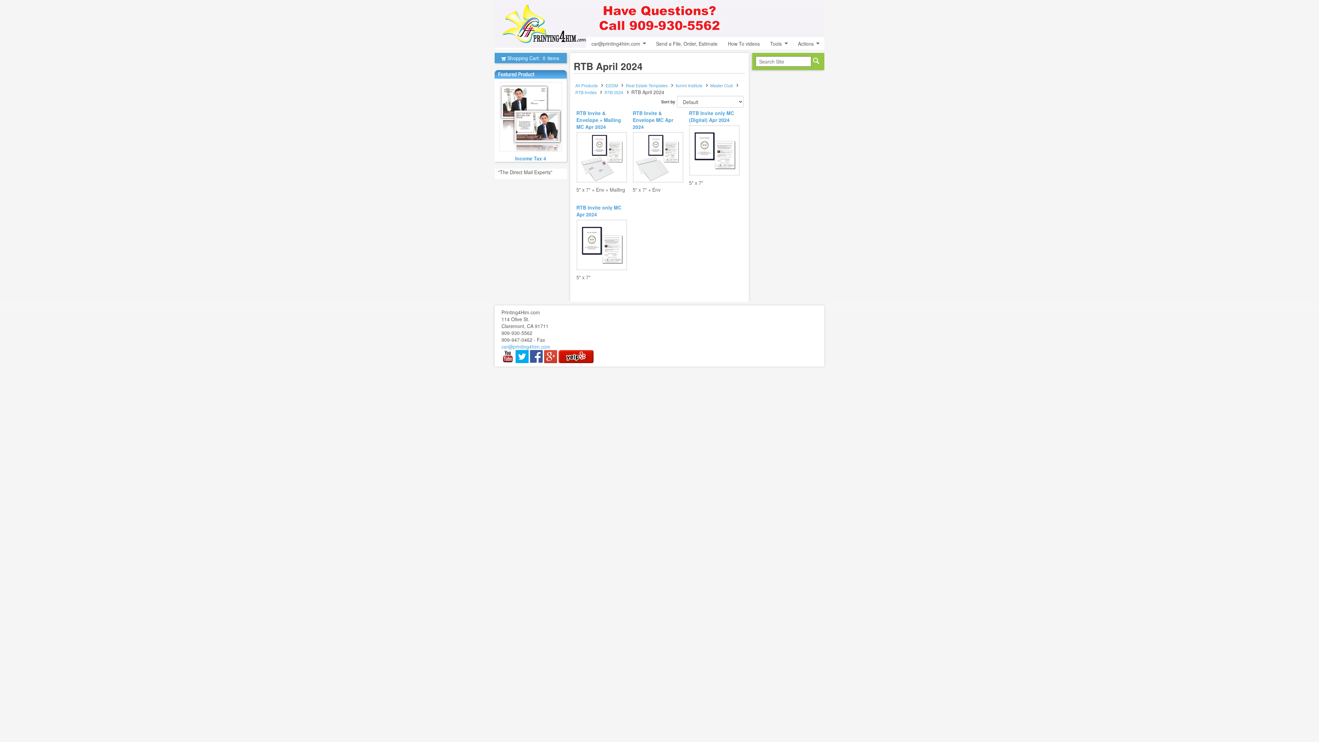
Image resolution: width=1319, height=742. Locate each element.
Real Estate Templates (647, 85)
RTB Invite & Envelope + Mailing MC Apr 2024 (598, 120)
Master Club (721, 85)
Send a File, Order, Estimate (687, 43)
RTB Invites (586, 92)
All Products (586, 85)
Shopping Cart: (532, 58)
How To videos (744, 43)
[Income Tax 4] (531, 117)
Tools (776, 43)
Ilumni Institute (689, 85)
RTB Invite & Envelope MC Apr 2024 (653, 120)
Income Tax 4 (530, 158)
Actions (806, 43)
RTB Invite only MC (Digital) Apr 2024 (711, 116)
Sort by (668, 102)
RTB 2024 (614, 92)
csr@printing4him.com (615, 43)
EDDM (612, 85)
